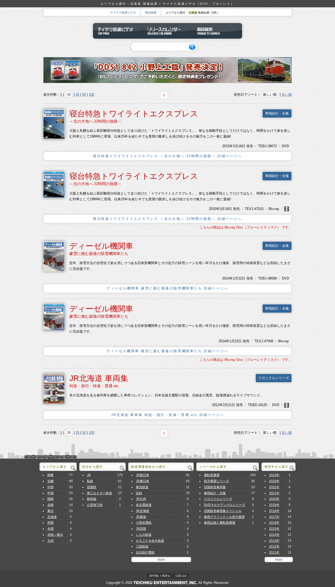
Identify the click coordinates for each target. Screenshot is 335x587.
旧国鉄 (91, 487)
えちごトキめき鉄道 (150, 541)
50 (84, 94)
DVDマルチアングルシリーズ (224, 505)
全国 (50, 529)
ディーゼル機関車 (101, 246)
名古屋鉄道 (144, 505)
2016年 (274, 523)
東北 (50, 511)
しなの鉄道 (144, 535)
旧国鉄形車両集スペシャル (223, 511)
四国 (50, 523)
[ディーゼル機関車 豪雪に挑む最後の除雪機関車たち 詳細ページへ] (54, 256)
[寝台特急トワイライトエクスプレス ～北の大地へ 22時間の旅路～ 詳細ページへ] (54, 124)
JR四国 (141, 529)
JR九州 (141, 499)
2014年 (227, 278)
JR (89, 475)
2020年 (274, 499)
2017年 (274, 517)
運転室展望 (212, 475)
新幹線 (91, 499)
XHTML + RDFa (159, 575)
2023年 (274, 481)
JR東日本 (142, 481)
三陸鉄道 (142, 546)
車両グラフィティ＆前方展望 (224, 517)
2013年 (274, 541)
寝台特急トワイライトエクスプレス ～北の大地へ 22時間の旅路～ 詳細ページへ (167, 156)
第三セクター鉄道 (99, 493)
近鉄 (139, 493)
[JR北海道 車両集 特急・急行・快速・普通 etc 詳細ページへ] (54, 388)
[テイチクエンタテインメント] (165, 583)
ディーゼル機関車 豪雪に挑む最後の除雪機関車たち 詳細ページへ (167, 288)
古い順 (287, 94)
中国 (50, 493)
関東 (50, 475)
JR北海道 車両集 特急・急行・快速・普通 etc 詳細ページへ (167, 415)
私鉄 (90, 481)
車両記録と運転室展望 (219, 523)
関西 (50, 499)
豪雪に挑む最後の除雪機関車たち (98, 253)
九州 (50, 541)
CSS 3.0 (181, 575)
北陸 (50, 505)
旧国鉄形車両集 (215, 487)
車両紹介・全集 (277, 113)
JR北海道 (142, 511)
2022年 (274, 487)
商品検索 (151, 12)
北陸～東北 (55, 535)
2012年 (217, 405)
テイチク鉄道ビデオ (123, 12)
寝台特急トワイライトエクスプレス (133, 113)
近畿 (50, 481)
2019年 (274, 505)
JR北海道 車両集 (98, 378)
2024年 (274, 475)
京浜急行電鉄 (145, 552)
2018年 (274, 511)
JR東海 (141, 517)
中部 (50, 487)
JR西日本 (142, 475)
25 (77, 94)
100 (91, 94)
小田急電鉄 (144, 523)
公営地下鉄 (95, 505)
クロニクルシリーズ (273, 378)
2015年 (227, 146)
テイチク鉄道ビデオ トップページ (118, 31)
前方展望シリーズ (216, 481)
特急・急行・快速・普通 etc (94, 386)
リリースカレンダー (167, 31)
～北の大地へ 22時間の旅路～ (95, 121)
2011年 (274, 552)
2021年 (274, 493)
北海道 (52, 517)
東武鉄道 (142, 487)
